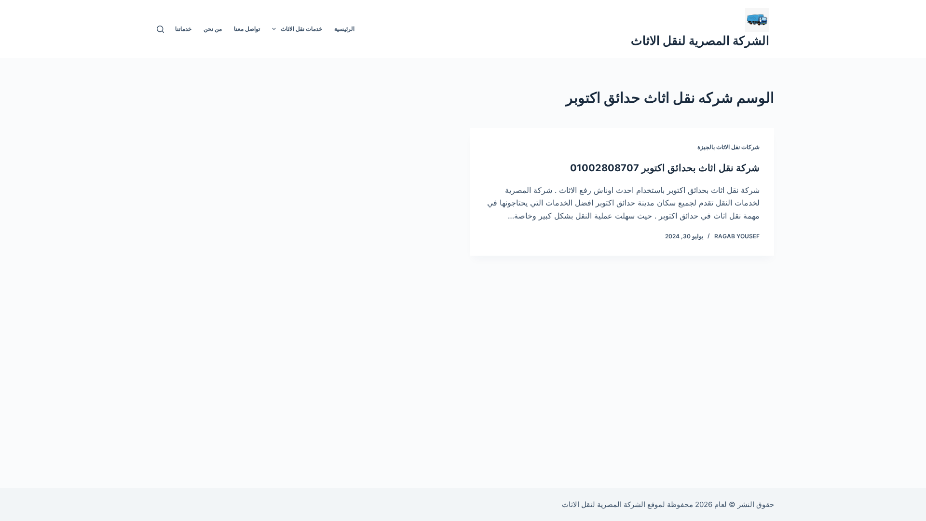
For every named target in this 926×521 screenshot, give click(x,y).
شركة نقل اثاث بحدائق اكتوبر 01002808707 (665, 168)
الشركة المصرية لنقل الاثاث (700, 40)
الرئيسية (344, 28)
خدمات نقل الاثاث (301, 28)
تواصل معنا (247, 28)
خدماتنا (183, 28)
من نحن (213, 28)
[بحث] (160, 29)
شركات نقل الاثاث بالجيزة (728, 147)
